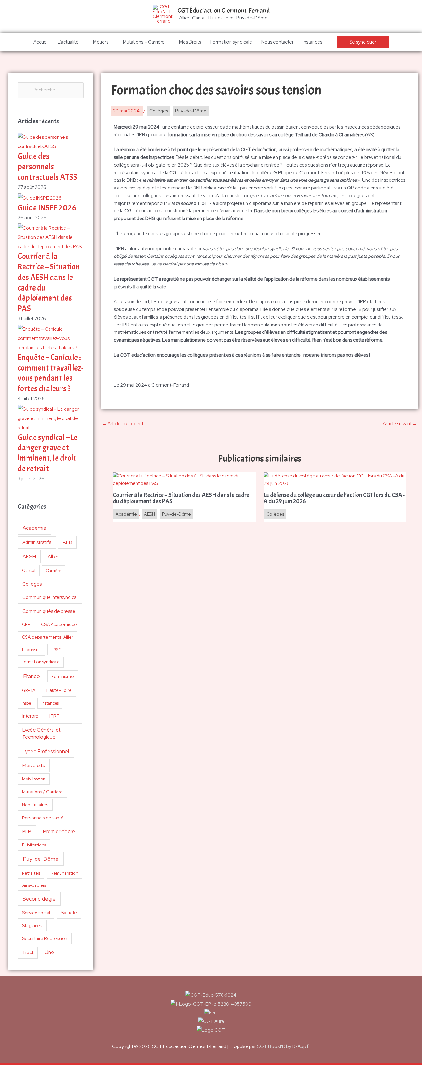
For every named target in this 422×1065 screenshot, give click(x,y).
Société (69, 912)
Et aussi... (31, 649)
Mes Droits (190, 42)
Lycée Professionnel (46, 751)
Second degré (39, 898)
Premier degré (59, 831)
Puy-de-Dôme (40, 858)
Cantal (28, 570)
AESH (29, 556)
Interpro (30, 716)
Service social (36, 912)
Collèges (32, 584)
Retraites (31, 873)
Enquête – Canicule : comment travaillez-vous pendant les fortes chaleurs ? (50, 373)
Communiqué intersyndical (50, 597)
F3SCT (57, 649)
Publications (34, 845)
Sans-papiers (34, 885)
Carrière (53, 570)
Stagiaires (32, 925)
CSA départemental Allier (47, 637)
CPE (26, 624)
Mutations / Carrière (42, 792)
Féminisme (63, 676)
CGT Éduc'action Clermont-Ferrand (223, 10)
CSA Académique (59, 624)
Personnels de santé (43, 818)
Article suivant (400, 424)
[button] (363, 42)
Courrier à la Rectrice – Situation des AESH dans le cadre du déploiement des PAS (181, 498)
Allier (53, 556)
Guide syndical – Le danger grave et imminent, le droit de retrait (48, 453)
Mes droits (33, 765)
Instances (312, 42)
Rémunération (64, 873)
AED (67, 542)
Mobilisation (33, 779)
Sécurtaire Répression (44, 938)
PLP (26, 831)
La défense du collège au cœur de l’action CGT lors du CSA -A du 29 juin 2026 (334, 498)
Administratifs (36, 542)
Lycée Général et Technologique (41, 733)
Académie (34, 527)
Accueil (41, 42)
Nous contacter (277, 42)
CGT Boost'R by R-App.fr (283, 1046)
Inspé (26, 703)
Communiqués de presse (48, 611)
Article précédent (122, 424)
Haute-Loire (59, 690)
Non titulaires (35, 805)
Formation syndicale (231, 42)
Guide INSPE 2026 (47, 208)
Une (49, 952)
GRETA (29, 690)
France (31, 676)
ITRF (54, 716)
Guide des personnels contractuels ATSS (47, 166)
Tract (27, 952)
